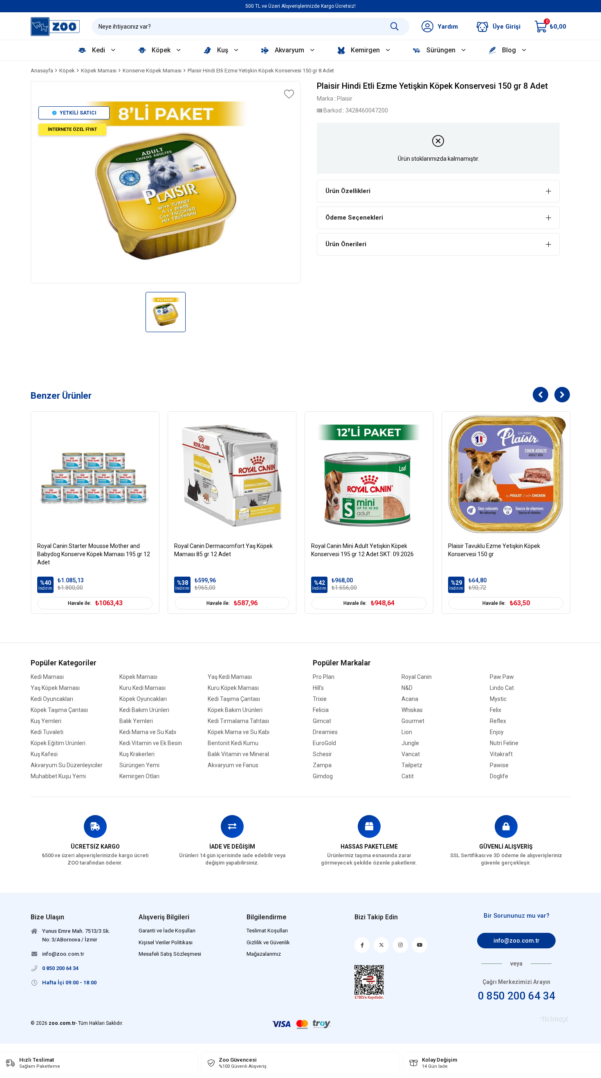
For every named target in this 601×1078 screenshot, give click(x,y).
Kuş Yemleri (46, 721)
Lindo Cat (502, 688)
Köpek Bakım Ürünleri (235, 710)
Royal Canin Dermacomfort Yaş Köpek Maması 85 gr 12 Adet (223, 550)
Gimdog (323, 776)
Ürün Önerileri (345, 244)
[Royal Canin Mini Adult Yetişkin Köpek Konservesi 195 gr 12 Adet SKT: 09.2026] (369, 476)
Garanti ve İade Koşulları (167, 931)
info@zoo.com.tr (516, 940)
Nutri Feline (504, 743)
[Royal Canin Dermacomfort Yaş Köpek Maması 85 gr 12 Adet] (232, 476)
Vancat (410, 754)
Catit (407, 776)
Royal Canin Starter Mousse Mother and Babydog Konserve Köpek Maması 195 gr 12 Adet (93, 554)
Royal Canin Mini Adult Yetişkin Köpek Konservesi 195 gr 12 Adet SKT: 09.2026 (362, 550)
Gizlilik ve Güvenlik (268, 942)
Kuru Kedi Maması (142, 688)
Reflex (498, 721)
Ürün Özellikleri (347, 191)
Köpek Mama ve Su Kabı (238, 732)
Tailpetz (411, 765)
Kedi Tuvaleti (47, 732)
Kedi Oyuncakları (52, 699)
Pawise (499, 765)
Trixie (320, 699)
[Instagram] (400, 945)
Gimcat (322, 721)
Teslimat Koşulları (267, 931)
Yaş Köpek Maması (55, 688)
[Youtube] (419, 945)
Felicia (321, 710)
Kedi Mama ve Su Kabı (147, 732)
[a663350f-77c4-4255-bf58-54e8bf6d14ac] (369, 982)
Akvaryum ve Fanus (233, 765)
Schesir (322, 754)
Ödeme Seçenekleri (354, 217)
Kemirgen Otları (139, 776)
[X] (381, 945)
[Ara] (394, 26)
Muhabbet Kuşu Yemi (58, 776)
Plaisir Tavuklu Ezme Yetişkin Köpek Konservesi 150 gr (494, 550)
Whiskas (412, 710)
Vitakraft (501, 754)
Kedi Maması (47, 677)
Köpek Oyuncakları (143, 699)
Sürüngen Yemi (139, 765)
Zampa (322, 765)
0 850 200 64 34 (516, 996)
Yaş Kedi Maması (230, 677)
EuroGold (324, 743)
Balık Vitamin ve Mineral (238, 754)
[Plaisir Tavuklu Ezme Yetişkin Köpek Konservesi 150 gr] (506, 476)
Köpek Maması (138, 677)
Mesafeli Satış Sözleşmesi (170, 954)
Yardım (447, 26)
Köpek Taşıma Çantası (59, 710)
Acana (409, 699)
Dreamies (325, 732)
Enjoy (497, 732)
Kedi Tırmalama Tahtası (238, 721)
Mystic (498, 699)
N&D (407, 688)
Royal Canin (416, 677)
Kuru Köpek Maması (233, 688)
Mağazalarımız (264, 954)
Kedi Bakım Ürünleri (144, 710)
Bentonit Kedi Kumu (233, 743)
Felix (495, 710)
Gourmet (412, 721)
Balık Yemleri (136, 721)
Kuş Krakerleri (137, 754)
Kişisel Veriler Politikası (166, 942)
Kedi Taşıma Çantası (234, 699)
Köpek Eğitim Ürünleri (58, 743)
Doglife (499, 776)
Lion (406, 732)
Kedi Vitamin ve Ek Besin (150, 743)
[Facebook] (362, 945)
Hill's (318, 688)
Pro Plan (323, 677)
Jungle (410, 743)
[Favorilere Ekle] (288, 94)
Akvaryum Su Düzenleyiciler (67, 765)
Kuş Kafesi (44, 754)
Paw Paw (502, 677)
